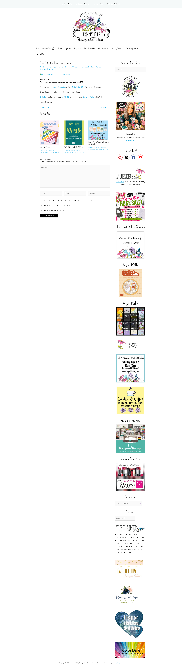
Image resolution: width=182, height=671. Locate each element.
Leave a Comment (65, 67)
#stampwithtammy (46, 69)
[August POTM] (130, 283)
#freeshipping (78, 67)
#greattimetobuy (89, 67)
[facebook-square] (134, 157)
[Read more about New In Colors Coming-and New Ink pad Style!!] (99, 130)
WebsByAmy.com (117, 663)
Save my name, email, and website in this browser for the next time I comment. (69, 200)
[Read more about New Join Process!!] (51, 132)
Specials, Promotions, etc (48, 67)
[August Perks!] (130, 321)
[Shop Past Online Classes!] (130, 245)
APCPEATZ (65, 97)
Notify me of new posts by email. (52, 210)
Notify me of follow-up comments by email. (56, 205)
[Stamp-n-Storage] (130, 438)
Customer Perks (88, 97)
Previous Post (45, 107)
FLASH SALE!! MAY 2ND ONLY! (73, 147)
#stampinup (100, 67)
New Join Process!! (45, 147)
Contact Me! (130, 141)
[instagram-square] (127, 157)
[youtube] (141, 157)
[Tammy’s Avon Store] (130, 477)
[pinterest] (120, 157)
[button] (107, 48)
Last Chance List (60, 87)
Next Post (105, 107)
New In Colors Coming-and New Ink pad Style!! (98, 143)
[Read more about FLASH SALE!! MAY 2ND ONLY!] (75, 132)
